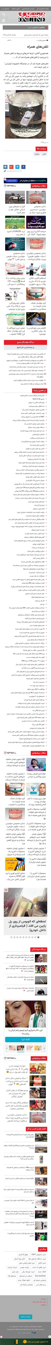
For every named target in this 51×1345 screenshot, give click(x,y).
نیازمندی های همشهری (28, 9)
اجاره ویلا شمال (19, 1259)
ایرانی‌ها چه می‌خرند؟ (38, 548)
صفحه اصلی (44, 35)
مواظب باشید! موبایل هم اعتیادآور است (32, 442)
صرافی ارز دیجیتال (25, 1276)
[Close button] (49, 1336)
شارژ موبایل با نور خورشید (37, 728)
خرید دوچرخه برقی (28, 1271)
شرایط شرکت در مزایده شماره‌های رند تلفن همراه (30, 473)
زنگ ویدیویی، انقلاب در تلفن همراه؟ (33, 650)
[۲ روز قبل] (41, 1225)
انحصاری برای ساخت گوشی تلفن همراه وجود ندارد (29, 523)
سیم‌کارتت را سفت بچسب (36, 576)
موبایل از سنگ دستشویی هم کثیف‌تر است (31, 633)
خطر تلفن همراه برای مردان (36, 502)
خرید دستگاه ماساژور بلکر (37, 1259)
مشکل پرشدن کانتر (38, 558)
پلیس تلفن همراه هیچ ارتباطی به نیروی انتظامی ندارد (28, 579)
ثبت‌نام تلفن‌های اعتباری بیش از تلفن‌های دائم (30, 671)
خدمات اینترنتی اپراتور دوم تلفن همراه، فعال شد (29, 707)
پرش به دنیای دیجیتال (37, 530)
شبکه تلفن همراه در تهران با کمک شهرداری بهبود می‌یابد (27, 526)
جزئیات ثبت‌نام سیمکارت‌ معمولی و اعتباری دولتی (29, 643)
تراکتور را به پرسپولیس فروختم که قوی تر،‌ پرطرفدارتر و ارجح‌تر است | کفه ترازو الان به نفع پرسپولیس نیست (20, 968)
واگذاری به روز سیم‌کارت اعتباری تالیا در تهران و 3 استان (27, 675)
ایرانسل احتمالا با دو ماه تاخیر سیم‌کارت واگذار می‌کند (28, 420)
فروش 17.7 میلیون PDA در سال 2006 (32, 661)
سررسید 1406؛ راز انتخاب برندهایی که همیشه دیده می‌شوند (20, 1168)
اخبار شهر (36, 35)
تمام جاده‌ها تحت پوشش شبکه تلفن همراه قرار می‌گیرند (27, 587)
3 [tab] (32, 937)
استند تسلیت (12, 1267)
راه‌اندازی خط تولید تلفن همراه (35, 679)
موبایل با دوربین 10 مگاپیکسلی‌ (35, 480)
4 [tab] (29, 937)
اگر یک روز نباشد (39, 601)
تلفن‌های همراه (37, 47)
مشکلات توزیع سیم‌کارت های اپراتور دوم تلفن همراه (28, 495)
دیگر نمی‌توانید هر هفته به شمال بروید (32, 384)
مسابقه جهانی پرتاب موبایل (36, 427)
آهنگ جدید (42, 1271)
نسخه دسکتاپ (25, 1316)
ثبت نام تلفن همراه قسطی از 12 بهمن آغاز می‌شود (29, 636)
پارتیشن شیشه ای (39, 1280)
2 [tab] (35, 937)
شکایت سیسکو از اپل (38, 611)
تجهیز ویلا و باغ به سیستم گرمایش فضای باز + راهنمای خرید (20, 1135)
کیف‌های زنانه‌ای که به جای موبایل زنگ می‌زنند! (30, 622)
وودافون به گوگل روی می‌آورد (35, 689)
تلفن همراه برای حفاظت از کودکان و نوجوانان (31, 615)
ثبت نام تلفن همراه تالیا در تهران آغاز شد (32, 431)
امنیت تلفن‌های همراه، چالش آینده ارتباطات (31, 703)
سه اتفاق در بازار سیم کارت (36, 406)
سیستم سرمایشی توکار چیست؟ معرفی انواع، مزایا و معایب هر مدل (19, 1190)
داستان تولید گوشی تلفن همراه (35, 477)
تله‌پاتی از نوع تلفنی (38, 434)
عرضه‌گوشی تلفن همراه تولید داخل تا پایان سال (30, 664)
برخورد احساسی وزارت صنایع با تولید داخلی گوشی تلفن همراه (26, 732)
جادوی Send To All (38, 399)
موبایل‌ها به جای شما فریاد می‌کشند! (33, 466)
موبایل (37, 154)
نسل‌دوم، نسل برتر (38, 682)
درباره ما (43, 1299)
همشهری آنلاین (32, 17)
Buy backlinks (40, 1276)
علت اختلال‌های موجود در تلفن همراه (33, 746)
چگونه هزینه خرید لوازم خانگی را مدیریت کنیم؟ (19, 1178)
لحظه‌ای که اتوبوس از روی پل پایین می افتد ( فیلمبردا (26, 27)
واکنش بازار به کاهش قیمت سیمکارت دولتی (31, 590)
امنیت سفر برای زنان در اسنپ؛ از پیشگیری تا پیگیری (21, 1234)
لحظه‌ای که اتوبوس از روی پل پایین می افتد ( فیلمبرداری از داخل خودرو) (27, 926)
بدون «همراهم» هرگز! (37, 597)
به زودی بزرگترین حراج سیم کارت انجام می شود (30, 470)
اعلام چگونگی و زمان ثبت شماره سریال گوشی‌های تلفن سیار (26, 519)
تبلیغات (43, 1305)
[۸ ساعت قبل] (41, 1214)
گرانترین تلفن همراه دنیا (37, 445)
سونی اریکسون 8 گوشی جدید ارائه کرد (33, 668)
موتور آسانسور (23, 1254)
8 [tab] (17, 937)
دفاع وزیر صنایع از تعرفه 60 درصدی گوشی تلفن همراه (28, 735)
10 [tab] (11, 937)
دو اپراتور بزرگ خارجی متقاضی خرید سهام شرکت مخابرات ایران (25, 714)
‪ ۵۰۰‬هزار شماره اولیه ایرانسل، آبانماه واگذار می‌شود (29, 452)
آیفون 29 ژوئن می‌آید (38, 724)
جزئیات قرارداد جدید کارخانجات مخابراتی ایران (30, 512)
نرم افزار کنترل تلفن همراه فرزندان (34, 700)
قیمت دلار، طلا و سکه (39, 1302)
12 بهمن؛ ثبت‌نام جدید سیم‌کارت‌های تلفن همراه (29, 629)
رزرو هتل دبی (41, 1284)
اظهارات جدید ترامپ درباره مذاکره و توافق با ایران (28, 380)
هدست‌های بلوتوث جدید (37, 625)
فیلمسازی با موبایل (38, 509)
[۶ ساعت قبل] (41, 969)
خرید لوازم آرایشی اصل (27, 1263)
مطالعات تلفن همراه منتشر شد (35, 516)
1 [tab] (38, 937)
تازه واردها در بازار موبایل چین (35, 640)
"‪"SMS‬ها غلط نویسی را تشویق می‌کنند (32, 417)
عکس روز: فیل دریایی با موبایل (35, 449)
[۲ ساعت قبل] (41, 1138)
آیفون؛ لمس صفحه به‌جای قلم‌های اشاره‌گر (31, 739)
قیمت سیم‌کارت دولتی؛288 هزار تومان (33, 583)
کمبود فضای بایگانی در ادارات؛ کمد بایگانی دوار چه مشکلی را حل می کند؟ (19, 1157)
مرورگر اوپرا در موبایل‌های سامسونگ (33, 569)
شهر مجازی (27, 35)
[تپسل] (1, 1336)
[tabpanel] (25, 911)
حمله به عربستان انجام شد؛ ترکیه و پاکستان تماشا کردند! (26, 367)
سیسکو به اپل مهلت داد (37, 686)
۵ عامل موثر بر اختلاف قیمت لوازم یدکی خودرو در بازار (19, 1201)
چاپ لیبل (15, 1271)
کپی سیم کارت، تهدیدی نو (36, 572)
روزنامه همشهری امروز (43, 9)
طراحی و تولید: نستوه (24, 1333)
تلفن (44, 154)
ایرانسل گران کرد (39, 505)
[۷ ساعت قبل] (41, 991)
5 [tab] (26, 937)
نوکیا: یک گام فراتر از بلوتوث (36, 459)
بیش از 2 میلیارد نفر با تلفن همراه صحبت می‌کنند (29, 498)
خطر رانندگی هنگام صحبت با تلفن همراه (32, 395)
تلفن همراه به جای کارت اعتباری (34, 594)
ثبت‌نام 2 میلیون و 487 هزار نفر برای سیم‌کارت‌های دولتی (27, 693)
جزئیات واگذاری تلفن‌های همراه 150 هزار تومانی (30, 487)
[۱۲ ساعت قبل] (41, 958)
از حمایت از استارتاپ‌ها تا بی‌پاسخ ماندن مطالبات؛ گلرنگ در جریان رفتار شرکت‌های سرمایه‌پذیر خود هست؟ (19, 1213)
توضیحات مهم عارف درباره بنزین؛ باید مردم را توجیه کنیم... (25, 370)
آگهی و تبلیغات (15, 9)
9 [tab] (14, 937)
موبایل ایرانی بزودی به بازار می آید (34, 424)
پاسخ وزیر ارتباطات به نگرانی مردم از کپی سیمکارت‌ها (28, 565)
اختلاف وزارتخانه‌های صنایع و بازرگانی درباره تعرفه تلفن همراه (26, 742)
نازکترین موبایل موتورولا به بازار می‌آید (33, 410)
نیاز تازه (42, 604)
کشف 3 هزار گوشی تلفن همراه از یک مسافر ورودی (29, 484)
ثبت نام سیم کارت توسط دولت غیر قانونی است (30, 555)
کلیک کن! (25, 1039)
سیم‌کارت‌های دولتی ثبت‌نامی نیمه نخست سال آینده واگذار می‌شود (24, 647)
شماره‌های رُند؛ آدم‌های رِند (36, 696)
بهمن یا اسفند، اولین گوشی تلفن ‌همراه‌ (32, 413)
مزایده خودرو (24, 1267)
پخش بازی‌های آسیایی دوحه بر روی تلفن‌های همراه (29, 541)
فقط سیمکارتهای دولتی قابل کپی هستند (32, 562)
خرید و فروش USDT (38, 1254)
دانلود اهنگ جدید (24, 1280)
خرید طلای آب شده (39, 1267)
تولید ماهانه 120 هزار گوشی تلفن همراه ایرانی (30, 717)
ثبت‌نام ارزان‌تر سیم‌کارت (37, 438)
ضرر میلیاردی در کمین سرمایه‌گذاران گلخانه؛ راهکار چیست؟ (19, 1146)
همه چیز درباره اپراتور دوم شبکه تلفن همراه (31, 463)
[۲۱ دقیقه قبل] (25, 902)
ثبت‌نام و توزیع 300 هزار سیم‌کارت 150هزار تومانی (29, 491)
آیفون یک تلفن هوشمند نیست (35, 657)
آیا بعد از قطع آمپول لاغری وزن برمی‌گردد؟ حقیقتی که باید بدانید (19, 1223)
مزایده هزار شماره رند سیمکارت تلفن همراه (31, 456)
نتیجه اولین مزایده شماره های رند (34, 534)
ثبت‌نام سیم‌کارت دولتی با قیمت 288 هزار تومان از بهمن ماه (26, 608)
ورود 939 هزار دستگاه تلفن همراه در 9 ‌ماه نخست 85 (28, 654)
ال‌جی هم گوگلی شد (38, 710)
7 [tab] (20, 937)
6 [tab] (23, 937)
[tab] (25, 342)
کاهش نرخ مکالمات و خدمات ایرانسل (33, 721)
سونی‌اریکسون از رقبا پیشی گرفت (34, 618)
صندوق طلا (12, 1276)
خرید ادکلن (42, 1263)
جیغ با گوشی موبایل (38, 544)
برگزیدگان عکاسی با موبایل (36, 402)
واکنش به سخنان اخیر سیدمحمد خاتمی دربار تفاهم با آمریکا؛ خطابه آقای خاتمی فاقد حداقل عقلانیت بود (20, 957)
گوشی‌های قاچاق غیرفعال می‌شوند (34, 537)
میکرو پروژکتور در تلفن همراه (35, 551)
